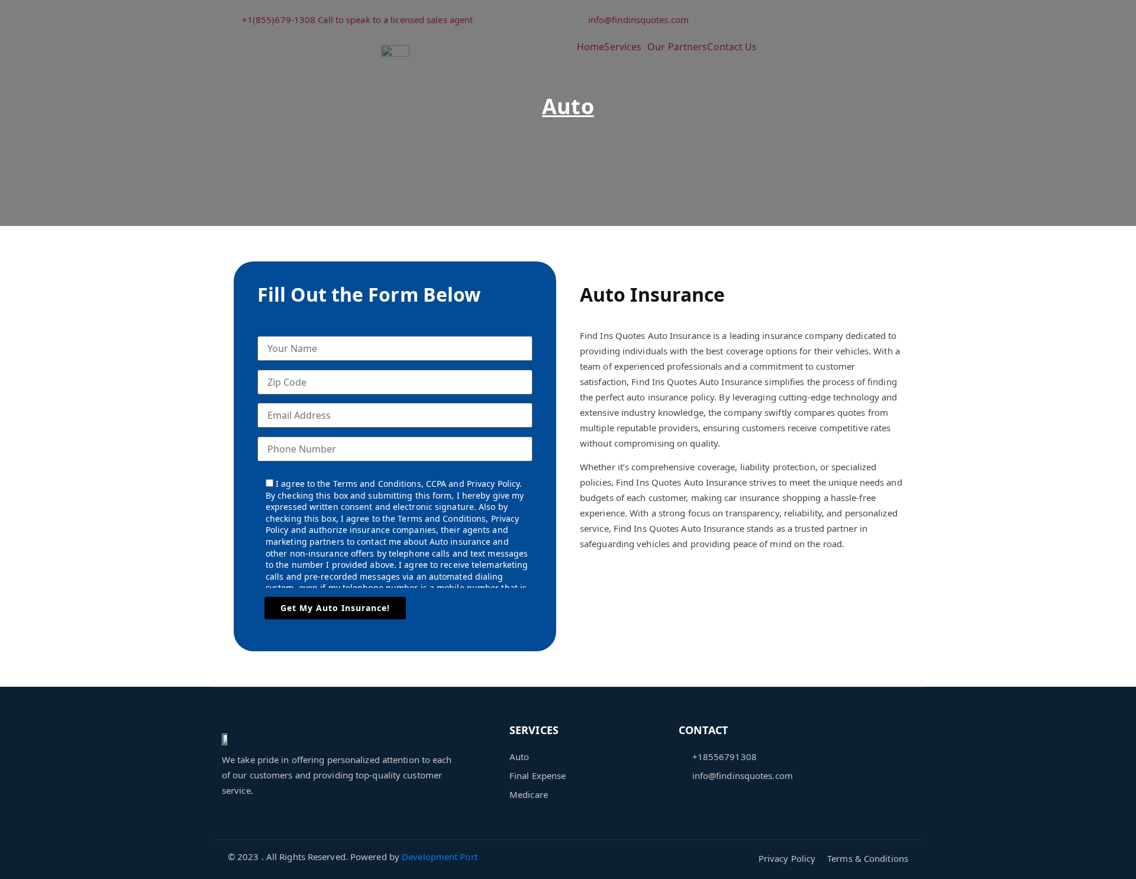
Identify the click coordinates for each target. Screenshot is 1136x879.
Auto (567, 106)
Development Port (439, 856)
